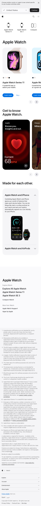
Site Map (24, 503)
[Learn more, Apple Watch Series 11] (15, 62)
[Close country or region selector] (39, 3)
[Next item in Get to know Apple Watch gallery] (36, 174)
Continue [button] (34, 10)
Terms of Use (16, 503)
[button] (14, 10)
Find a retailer (6, 494)
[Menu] (38, 16)
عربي (8, 497)
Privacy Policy (6, 503)
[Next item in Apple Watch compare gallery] (36, 102)
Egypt (3, 497)
